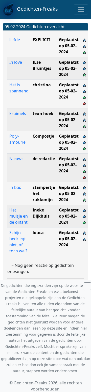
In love (16, 62)
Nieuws (16, 158)
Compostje (43, 136)
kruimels (17, 113)
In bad (15, 187)
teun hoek (43, 113)
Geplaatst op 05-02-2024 (69, 46)
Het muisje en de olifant (18, 216)
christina (42, 85)
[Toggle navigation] (81, 9)
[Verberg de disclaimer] (87, 286)
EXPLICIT (41, 39)
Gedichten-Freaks (35, 8)
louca (38, 232)
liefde (14, 39)
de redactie (44, 158)
